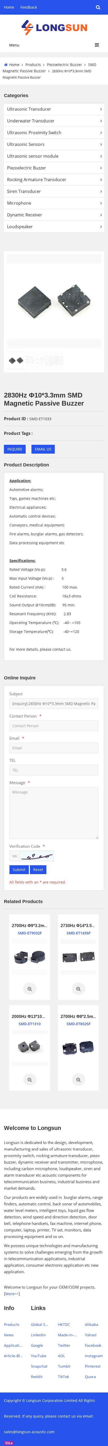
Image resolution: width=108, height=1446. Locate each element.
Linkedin (38, 1334)
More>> (12, 1293)
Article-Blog (13, 1355)
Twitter (64, 1345)
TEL (12, 760)
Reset (38, 869)
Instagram (94, 1355)
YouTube (38, 1355)
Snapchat (39, 1366)
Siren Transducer (24, 191)
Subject (16, 693)
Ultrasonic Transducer (29, 109)
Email (16, 738)
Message (19, 782)
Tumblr (64, 1366)
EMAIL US (43, 449)
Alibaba (91, 1324)
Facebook (93, 1345)
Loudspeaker (20, 226)
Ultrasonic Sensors (26, 144)
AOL (61, 1355)
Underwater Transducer (31, 121)
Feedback (28, 7)
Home (9, 7)
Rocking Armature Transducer (36, 179)
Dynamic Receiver (24, 215)
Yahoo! (91, 1334)
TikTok (63, 1376)
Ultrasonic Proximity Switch (34, 132)
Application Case (13, 1345)
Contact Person (25, 716)
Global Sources (40, 1324)
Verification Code (27, 846)
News (9, 1334)
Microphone (19, 203)
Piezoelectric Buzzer (64, 64)
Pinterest (93, 1366)
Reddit (36, 1376)
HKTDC (64, 1324)
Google (37, 1345)
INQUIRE (14, 449)
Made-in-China (67, 1334)
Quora (90, 1376)
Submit (19, 869)
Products (33, 64)
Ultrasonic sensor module (32, 156)
